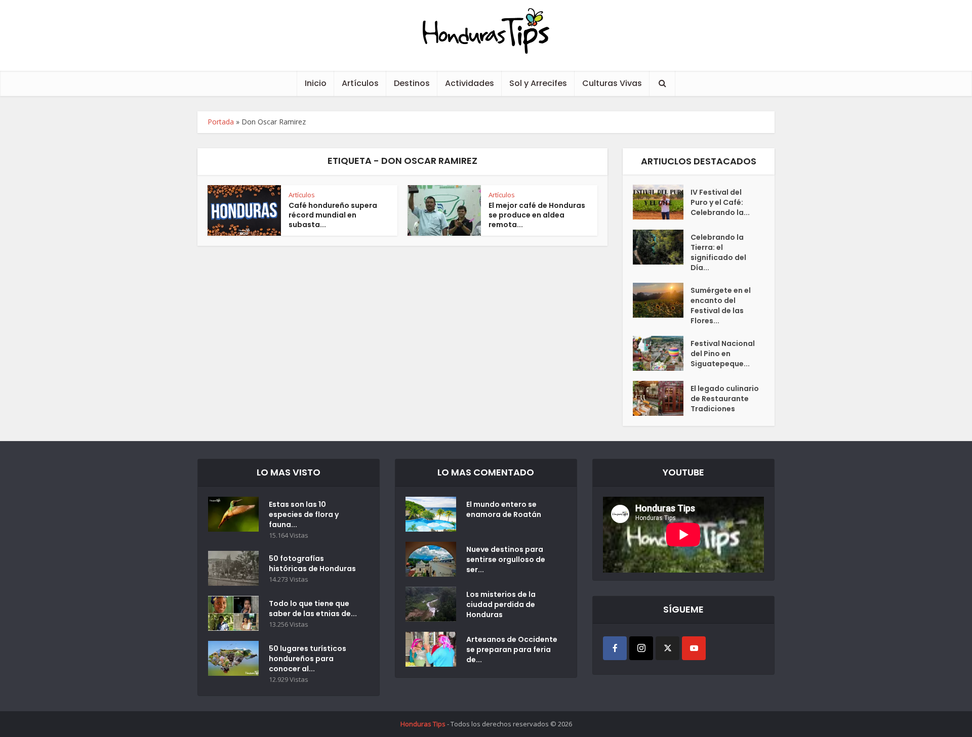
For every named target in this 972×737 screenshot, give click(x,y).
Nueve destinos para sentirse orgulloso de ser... (505, 559)
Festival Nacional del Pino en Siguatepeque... (723, 353)
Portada (221, 121)
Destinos (412, 83)
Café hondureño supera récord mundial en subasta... (333, 215)
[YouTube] (694, 648)
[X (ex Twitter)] (667, 648)
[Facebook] (615, 648)
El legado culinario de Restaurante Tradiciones (725, 398)
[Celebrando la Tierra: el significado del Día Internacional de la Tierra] (662, 247)
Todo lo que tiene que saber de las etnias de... (313, 608)
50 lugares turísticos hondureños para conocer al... (307, 658)
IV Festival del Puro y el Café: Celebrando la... (720, 202)
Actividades (469, 83)
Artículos (360, 83)
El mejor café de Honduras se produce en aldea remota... (537, 215)
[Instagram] (641, 648)
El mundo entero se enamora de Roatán (503, 509)
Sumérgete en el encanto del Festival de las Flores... (721, 305)
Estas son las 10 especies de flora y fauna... (304, 514)
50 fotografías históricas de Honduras (314, 563)
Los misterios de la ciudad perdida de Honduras (501, 604)
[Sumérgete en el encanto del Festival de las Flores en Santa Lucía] (662, 300)
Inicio (316, 83)
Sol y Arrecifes (538, 83)
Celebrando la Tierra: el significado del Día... (718, 252)
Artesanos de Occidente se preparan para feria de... (511, 649)
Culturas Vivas (612, 83)
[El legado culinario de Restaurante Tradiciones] (662, 398)
